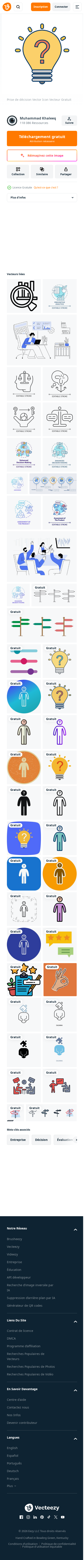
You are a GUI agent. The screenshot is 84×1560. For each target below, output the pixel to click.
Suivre (69, 123)
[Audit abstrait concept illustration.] (41, 375)
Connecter (61, 7)
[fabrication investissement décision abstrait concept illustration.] (41, 733)
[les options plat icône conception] (24, 862)
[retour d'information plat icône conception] (24, 1465)
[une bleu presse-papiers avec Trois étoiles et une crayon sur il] (24, 1499)
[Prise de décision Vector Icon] (24, 898)
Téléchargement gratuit (42, 138)
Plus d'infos (18, 197)
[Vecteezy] (7, 7)
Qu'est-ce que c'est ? (46, 187)
